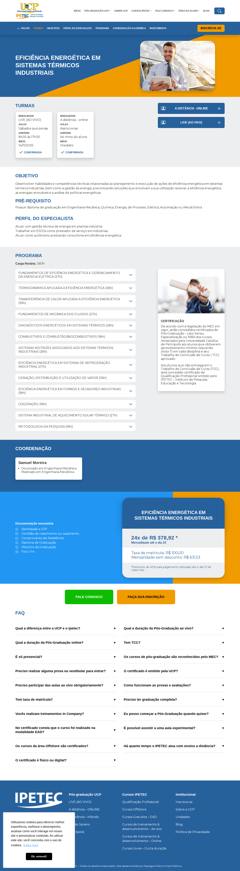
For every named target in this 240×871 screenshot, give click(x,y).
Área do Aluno (188, 11)
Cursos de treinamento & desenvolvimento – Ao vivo (142, 827)
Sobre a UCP (185, 809)
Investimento (158, 28)
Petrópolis (76, 832)
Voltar (25, 28)
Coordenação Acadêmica (129, 28)
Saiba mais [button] (30, 845)
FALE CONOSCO (164, 11)
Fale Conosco (89, 597)
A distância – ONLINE (84, 809)
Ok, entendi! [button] (39, 856)
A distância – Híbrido (84, 817)
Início (77, 11)
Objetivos (53, 28)
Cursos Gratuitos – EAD (139, 817)
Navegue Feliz (152, 865)
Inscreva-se (211, 28)
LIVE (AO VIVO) (80, 802)
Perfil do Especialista (77, 28)
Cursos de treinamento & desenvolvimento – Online (141, 839)
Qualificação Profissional (140, 802)
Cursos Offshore (134, 809)
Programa (102, 28)
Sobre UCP (121, 11)
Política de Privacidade (193, 832)
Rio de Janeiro (79, 824)
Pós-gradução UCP (96, 11)
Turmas (38, 28)
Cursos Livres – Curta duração (144, 848)
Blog (206, 11)
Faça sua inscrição (146, 597)
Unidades (183, 817)
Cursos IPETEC (140, 11)
